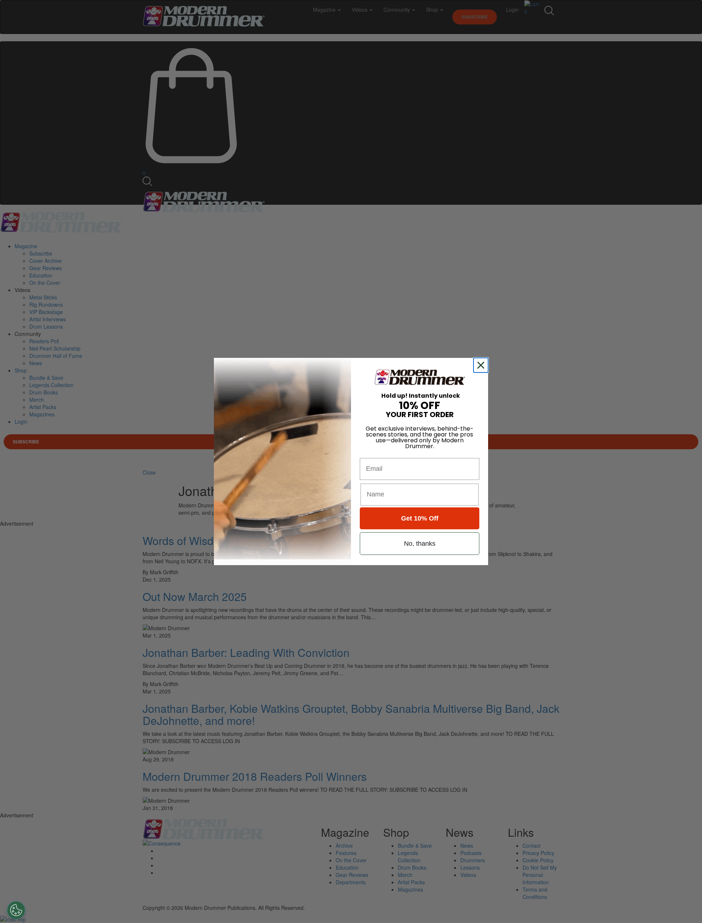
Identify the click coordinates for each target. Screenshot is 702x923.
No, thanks (419, 543)
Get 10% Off (419, 518)
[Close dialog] (482, 365)
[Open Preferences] (16, 910)
